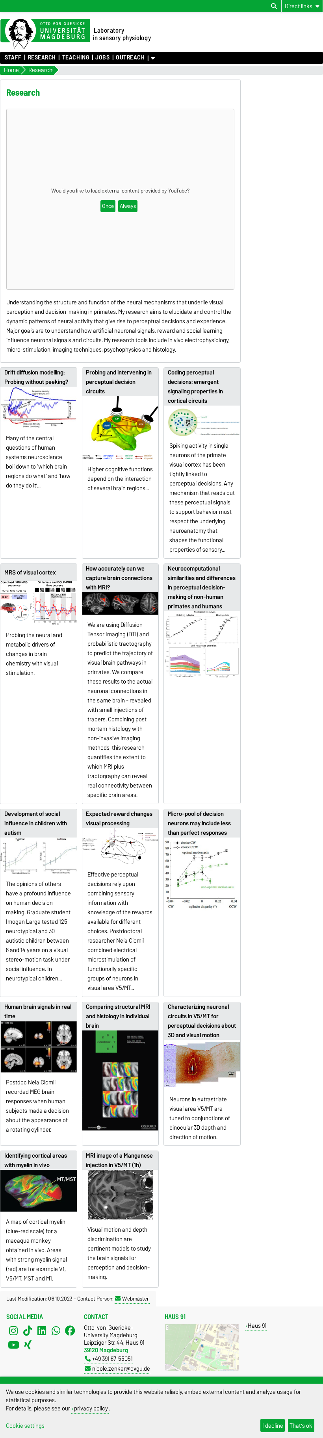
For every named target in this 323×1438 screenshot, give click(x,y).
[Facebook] (70, 1331)
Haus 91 (257, 1326)
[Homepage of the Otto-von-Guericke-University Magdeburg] (45, 34)
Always (128, 206)
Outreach (130, 57)
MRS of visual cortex (30, 572)
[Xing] (27, 1345)
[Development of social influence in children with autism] (38, 856)
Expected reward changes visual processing (119, 818)
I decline (272, 1426)
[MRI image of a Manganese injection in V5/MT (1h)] (120, 1194)
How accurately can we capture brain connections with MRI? (119, 578)
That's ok (301, 1426)
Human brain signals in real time (37, 1011)
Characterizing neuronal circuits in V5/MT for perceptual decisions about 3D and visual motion (202, 1021)
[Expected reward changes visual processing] (120, 846)
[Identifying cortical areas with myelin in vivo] (38, 1191)
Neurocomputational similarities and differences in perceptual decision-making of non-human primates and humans (202, 587)
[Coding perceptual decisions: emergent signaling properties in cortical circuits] (202, 420)
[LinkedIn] (42, 1331)
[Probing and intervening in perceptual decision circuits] (120, 427)
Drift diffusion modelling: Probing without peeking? (36, 377)
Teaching (75, 57)
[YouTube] (13, 1345)
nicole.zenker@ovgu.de (121, 1368)
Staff (13, 57)
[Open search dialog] (274, 6)
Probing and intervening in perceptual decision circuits (119, 382)
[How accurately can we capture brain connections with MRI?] (120, 603)
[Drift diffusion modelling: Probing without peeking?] (38, 407)
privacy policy (91, 1408)
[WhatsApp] (56, 1331)
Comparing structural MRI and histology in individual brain (118, 1016)
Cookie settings (25, 1426)
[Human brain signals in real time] (38, 1047)
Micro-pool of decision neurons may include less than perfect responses (199, 823)
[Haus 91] (202, 1369)
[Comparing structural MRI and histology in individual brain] (120, 1080)
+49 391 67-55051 (112, 1359)
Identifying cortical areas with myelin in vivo (35, 1160)
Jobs (102, 57)
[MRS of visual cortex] (38, 603)
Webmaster (135, 1298)
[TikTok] (27, 1331)
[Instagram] (13, 1331)
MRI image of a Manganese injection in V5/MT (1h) (119, 1160)
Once (108, 206)
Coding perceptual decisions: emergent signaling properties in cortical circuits (195, 387)
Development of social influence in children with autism (35, 823)
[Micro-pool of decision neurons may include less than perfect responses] (202, 875)
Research (42, 57)
